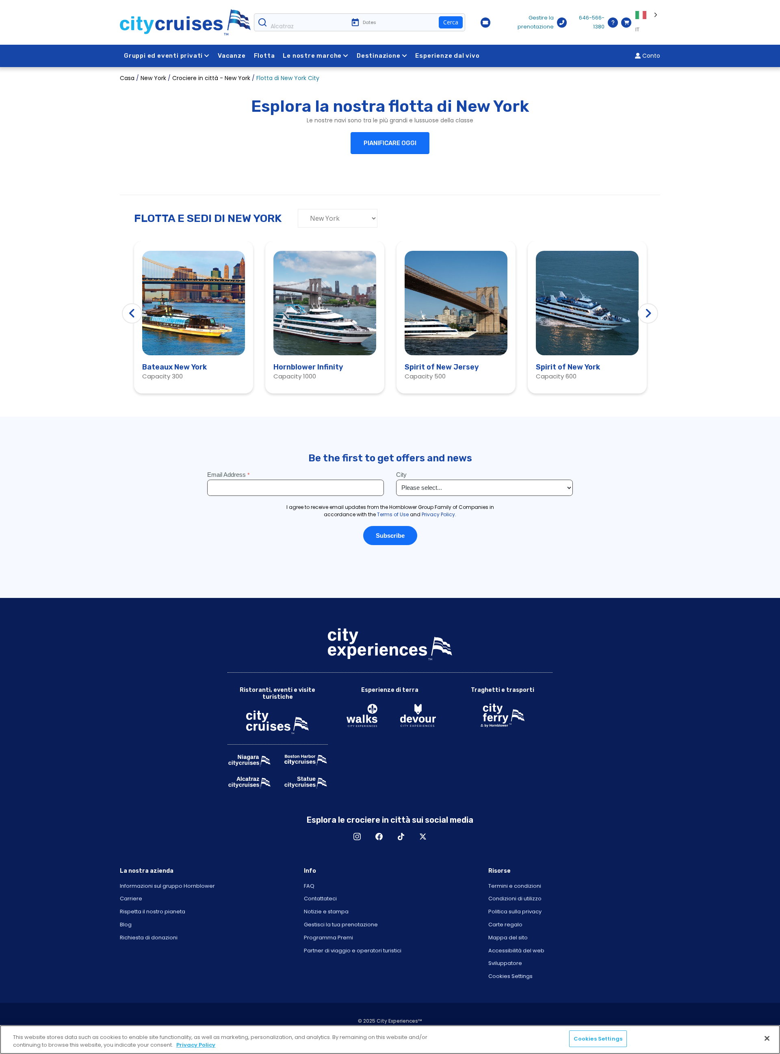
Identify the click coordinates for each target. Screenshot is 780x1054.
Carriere (131, 898)
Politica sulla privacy (515, 911)
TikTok (401, 836)
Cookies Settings (510, 976)
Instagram (357, 836)
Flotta (264, 55)
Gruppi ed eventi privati (163, 55)
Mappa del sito (508, 937)
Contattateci (320, 898)
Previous (132, 313)
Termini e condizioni (514, 886)
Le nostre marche (312, 55)
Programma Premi (328, 937)
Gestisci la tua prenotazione (341, 924)
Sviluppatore (505, 963)
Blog (126, 924)
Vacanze (232, 55)
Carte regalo (505, 924)
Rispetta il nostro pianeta (152, 911)
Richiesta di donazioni (149, 937)
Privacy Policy (195, 1045)
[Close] (767, 1038)
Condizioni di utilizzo (515, 898)
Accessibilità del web (516, 950)
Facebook (379, 836)
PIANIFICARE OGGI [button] (390, 143)
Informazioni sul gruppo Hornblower (167, 886)
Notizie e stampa (326, 911)
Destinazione (379, 55)
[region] (390, 1039)
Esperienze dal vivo (447, 55)
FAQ (309, 886)
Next (648, 313)
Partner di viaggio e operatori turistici (352, 950)
